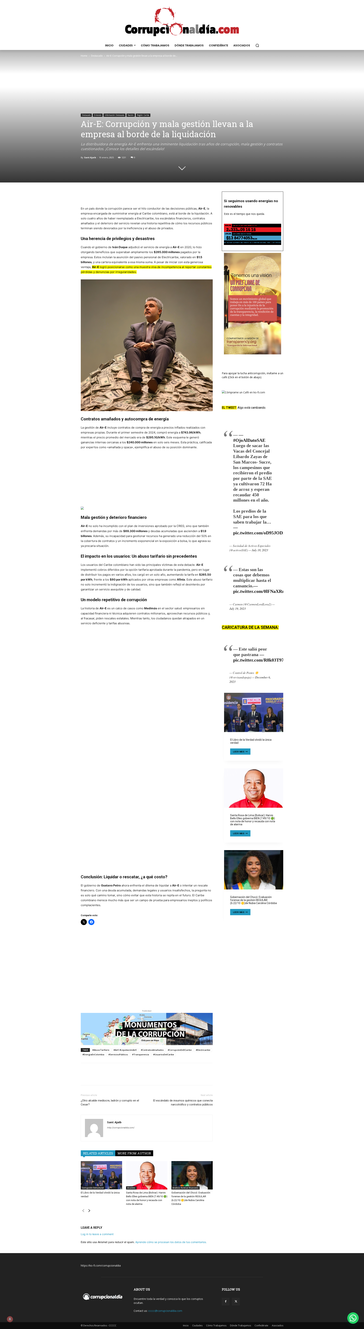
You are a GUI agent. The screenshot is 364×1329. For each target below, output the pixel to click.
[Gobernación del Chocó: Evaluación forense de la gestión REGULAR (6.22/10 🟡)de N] (192, 1175)
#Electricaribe (203, 1049)
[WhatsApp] (102, 195)
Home (84, 55)
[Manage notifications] (10, 1319)
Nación (131, 115)
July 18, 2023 (260, 550)
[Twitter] (93, 195)
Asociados (277, 1325)
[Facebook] (84, 195)
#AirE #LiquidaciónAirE (125, 1049)
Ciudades (197, 1325)
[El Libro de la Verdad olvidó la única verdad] (101, 1175)
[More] (120, 195)
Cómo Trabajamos (216, 1325)
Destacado (97, 55)
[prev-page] (83, 1211)
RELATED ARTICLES (98, 1153)
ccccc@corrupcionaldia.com (165, 1311)
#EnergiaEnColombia (93, 1054)
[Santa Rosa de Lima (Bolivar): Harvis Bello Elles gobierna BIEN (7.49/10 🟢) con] (146, 1175)
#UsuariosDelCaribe (163, 1054)
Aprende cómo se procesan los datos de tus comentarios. (171, 1242)
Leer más (241, 752)
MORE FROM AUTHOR (134, 1153)
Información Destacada (114, 115)
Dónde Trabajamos (240, 1325)
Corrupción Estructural (93, 1187)
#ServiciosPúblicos (118, 1054)
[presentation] (253, 712)
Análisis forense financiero (185, 1187)
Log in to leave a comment (97, 1234)
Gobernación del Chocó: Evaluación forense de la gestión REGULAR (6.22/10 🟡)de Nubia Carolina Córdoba (253, 900)
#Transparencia (140, 1054)
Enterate (97, 115)
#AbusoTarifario (100, 1049)
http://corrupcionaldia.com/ (120, 1127)
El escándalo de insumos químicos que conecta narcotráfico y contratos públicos (183, 1102)
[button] (257, 45)
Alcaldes (131, 1187)
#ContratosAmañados (152, 1049)
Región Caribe (143, 115)
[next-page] (89, 1211)
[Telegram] (111, 195)
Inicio (186, 1325)
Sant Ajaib (90, 157)
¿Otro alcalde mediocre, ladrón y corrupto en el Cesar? (110, 1102)
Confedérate (261, 1325)
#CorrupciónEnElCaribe (180, 1049)
